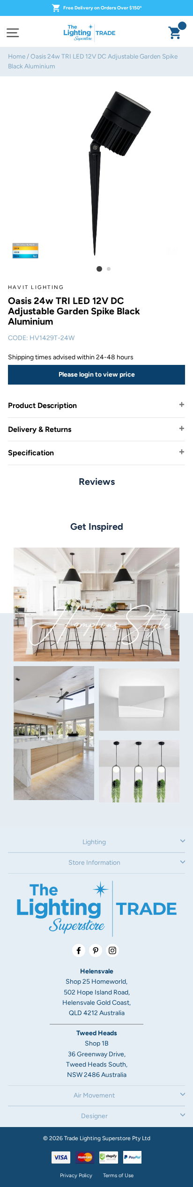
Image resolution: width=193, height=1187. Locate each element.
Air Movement (94, 1095)
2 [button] (109, 269)
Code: (18, 338)
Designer (94, 1116)
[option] (96, 172)
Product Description (42, 405)
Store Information (94, 863)
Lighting (94, 842)
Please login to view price (97, 374)
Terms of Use (118, 1175)
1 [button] (99, 269)
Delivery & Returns (39, 429)
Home (16, 56)
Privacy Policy (76, 1175)
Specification (31, 452)
